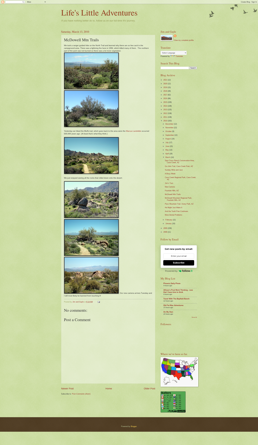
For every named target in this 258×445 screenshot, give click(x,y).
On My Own (168, 312)
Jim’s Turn (169, 183)
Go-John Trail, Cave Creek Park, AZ (179, 166)
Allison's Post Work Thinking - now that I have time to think (178, 291)
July (167, 142)
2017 (165, 95)
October (168, 131)
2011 (165, 117)
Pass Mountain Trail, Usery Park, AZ (179, 204)
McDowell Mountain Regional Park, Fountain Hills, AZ (178, 199)
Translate (179, 56)
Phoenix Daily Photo (171, 283)
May (167, 150)
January (168, 224)
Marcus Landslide (133, 131)
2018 (165, 91)
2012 (165, 113)
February (169, 220)
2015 (165, 102)
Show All (194, 317)
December (169, 124)
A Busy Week (170, 174)
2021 (165, 80)
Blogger (134, 426)
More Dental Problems (173, 215)
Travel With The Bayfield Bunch (176, 299)
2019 (165, 87)
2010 (165, 121)
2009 (165, 228)
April (167, 154)
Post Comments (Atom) (81, 394)
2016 (165, 98)
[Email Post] (99, 302)
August (168, 139)
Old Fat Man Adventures (173, 305)
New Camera (170, 187)
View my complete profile (184, 40)
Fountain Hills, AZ (172, 191)
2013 (165, 110)
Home (108, 388)
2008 (165, 232)
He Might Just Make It (173, 208)
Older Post (149, 388)
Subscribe (178, 262)
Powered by (171, 271)
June (167, 146)
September (169, 135)
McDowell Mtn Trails (173, 194)
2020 (165, 84)
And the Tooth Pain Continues (176, 211)
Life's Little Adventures (99, 12)
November (169, 128)
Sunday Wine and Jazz (174, 170)
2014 (165, 106)
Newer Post (67, 388)
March (168, 157)
